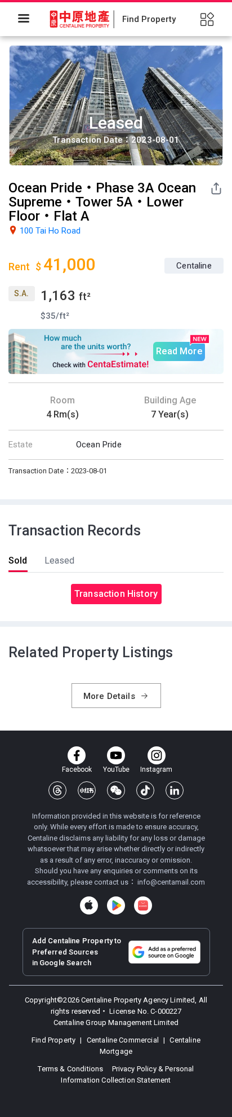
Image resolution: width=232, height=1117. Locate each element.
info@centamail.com (171, 882)
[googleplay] (116, 905)
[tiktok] (145, 790)
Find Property (54, 1040)
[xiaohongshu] (87, 790)
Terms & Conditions (71, 1069)
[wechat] (116, 790)
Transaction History (116, 593)
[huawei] (143, 905)
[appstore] (89, 905)
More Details (110, 696)
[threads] (57, 790)
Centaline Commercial (123, 1040)
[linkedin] (175, 790)
